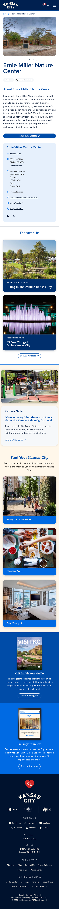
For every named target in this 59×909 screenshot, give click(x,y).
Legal (21, 895)
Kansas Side (15, 153)
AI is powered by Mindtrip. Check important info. (29, 897)
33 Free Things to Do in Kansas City (19, 344)
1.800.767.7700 (29, 838)
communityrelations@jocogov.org (24, 197)
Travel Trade (47, 881)
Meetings (25, 881)
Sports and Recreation (24, 80)
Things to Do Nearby (18, 520)
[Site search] (48, 5)
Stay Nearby (13, 623)
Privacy (36, 895)
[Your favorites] (43, 5)
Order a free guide (29, 696)
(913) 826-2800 (16, 208)
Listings (6, 14)
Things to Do (21, 869)
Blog (20, 865)
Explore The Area (14, 440)
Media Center (12, 881)
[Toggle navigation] (54, 5)
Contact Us (30, 865)
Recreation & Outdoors (18, 283)
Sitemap (29, 895)
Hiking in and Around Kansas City (29, 287)
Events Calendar (45, 865)
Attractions (8, 80)
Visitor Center (36, 869)
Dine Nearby (13, 571)
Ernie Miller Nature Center (23, 14)
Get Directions (16, 165)
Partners (35, 881)
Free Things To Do (15, 338)
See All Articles (28, 356)
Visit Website (15, 202)
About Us (11, 865)
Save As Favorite (28, 136)
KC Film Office (38, 886)
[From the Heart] (29, 784)
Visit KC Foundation (20, 886)
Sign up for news (29, 766)
